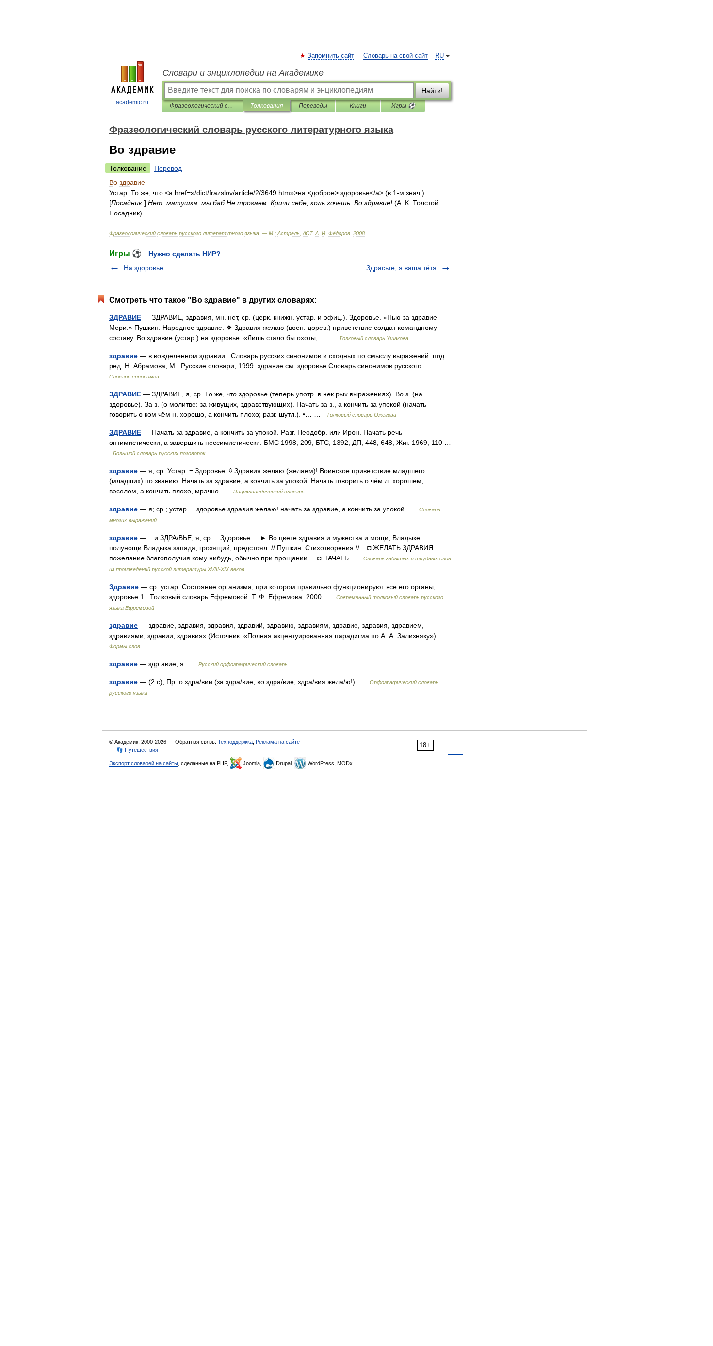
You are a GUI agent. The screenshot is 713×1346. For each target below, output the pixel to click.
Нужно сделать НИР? (184, 254)
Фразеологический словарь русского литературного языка (202, 105)
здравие (123, 356)
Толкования (266, 105)
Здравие (124, 587)
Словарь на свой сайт (395, 55)
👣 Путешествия (137, 750)
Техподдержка (235, 742)
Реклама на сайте (278, 742)
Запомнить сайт (331, 55)
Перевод (168, 168)
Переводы (313, 105)
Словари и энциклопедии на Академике (243, 73)
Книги (358, 105)
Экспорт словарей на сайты (143, 763)
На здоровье (143, 268)
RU (439, 55)
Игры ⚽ (403, 105)
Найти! (432, 91)
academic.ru (132, 102)
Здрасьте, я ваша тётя (401, 268)
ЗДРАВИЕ (125, 317)
